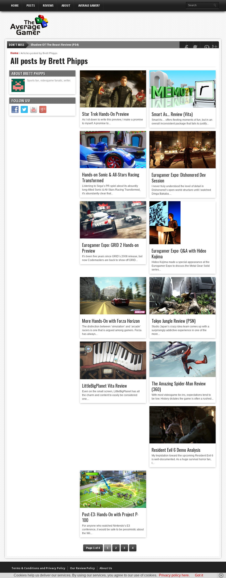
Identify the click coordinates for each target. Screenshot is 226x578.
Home (15, 5)
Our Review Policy (82, 568)
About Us (106, 568)
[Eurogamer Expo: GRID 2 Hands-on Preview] (113, 237)
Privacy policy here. (174, 575)
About (66, 5)
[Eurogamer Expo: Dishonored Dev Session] (182, 167)
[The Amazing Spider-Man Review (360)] (182, 376)
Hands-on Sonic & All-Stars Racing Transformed (110, 177)
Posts (30, 5)
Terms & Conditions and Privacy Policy (38, 568)
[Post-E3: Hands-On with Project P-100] (113, 507)
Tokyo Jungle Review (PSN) (174, 320)
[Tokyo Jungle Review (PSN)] (182, 313)
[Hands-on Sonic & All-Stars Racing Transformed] (113, 167)
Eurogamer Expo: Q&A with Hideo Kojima (179, 253)
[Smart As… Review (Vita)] (182, 106)
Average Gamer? (89, 5)
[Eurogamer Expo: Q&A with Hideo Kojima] (165, 243)
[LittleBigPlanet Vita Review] (113, 378)
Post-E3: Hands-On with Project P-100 (110, 517)
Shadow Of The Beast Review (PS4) (55, 45)
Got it (199, 575)
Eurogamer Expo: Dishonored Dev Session (179, 177)
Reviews (48, 5)
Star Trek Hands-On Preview (105, 114)
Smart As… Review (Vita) (172, 114)
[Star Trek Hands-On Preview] (113, 106)
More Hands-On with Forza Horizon (111, 320)
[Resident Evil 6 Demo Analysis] (182, 442)
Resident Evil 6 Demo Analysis (176, 450)
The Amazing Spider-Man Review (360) (179, 386)
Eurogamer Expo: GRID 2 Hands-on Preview (110, 248)
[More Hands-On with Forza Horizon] (113, 313)
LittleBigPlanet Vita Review (104, 385)
